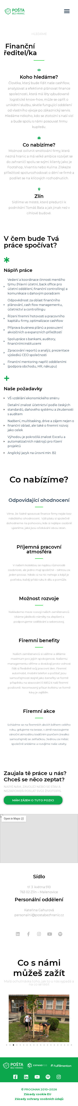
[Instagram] (39, 934)
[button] (66, 11)
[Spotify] (60, 934)
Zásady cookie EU (37, 1094)
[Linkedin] (17, 934)
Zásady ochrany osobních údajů (39, 1099)
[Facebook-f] (28, 934)
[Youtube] (49, 934)
